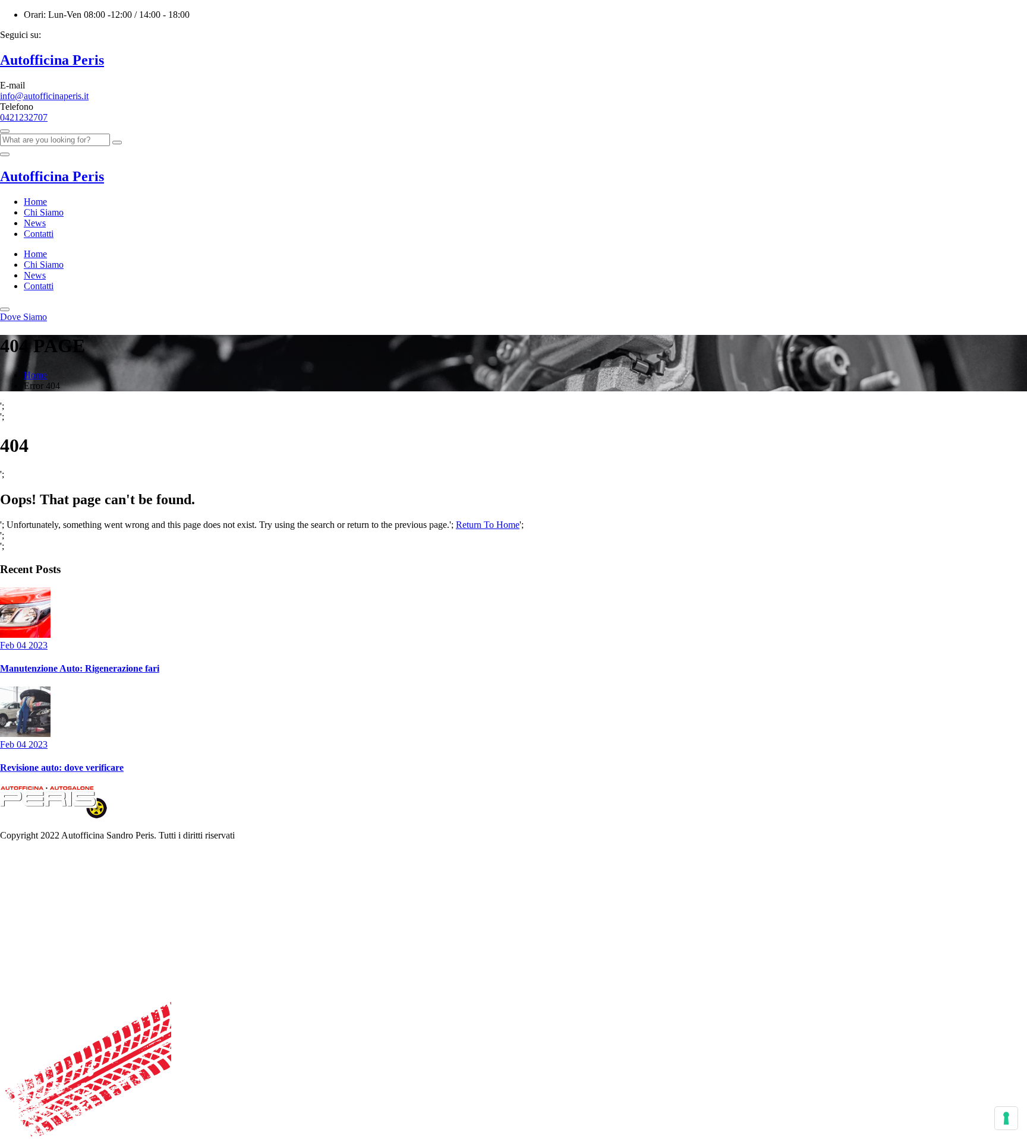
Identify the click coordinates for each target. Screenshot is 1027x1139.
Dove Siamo (23, 317)
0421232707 (24, 117)
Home (35, 202)
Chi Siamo (44, 212)
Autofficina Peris (52, 60)
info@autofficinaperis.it (44, 96)
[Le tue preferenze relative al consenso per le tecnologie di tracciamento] (1006, 1118)
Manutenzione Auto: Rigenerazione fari (79, 668)
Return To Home (487, 525)
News (35, 223)
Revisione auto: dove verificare (62, 768)
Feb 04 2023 (24, 645)
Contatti (38, 234)
